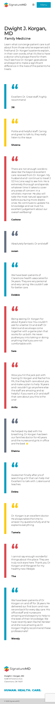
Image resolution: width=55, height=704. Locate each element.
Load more (14, 651)
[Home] (17, 669)
